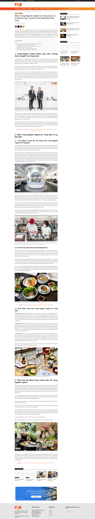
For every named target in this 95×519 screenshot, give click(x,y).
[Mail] (78, 0)
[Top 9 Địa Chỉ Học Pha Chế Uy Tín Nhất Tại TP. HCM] (63, 24)
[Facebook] (76, 0)
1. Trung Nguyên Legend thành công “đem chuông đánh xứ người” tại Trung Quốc (28, 43)
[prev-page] (15, 483)
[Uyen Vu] (15, 23)
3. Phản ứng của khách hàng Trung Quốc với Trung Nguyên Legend (26, 49)
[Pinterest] (21, 26)
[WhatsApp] (23, 26)
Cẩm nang (19, 11)
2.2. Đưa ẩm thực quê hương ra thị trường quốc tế (24, 47)
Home (16, 11)
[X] (18, 26)
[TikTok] (79, 0)
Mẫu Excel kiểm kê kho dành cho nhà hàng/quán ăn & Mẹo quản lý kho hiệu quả (73, 17)
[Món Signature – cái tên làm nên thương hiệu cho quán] (63, 36)
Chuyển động (20, 13)
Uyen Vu (18, 23)
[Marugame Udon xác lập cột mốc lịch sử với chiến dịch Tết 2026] (75, 59)
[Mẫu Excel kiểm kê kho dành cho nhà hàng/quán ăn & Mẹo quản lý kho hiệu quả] (63, 18)
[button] (67, 8)
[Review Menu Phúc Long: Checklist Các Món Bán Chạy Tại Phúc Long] (63, 30)
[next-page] (17, 483)
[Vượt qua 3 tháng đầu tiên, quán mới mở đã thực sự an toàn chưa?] (20, 474)
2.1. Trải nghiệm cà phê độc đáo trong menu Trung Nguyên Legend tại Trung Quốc (28, 46)
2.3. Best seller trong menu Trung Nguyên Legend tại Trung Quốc (26, 48)
